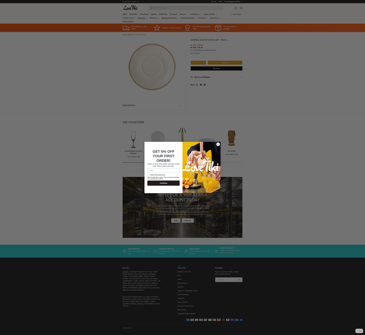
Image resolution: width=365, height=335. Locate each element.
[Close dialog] (218, 144)
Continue (163, 183)
